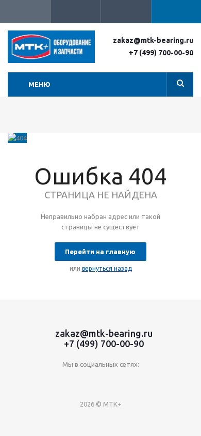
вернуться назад (107, 268)
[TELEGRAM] (111, 381)
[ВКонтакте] (69, 381)
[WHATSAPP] (132, 381)
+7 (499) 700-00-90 (161, 52)
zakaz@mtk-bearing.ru (153, 40)
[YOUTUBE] (90, 381)
